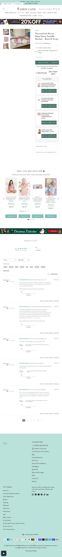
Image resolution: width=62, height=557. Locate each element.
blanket (22, 267)
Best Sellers (31, 13)
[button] (20, 30)
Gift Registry (35, 466)
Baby (40, 13)
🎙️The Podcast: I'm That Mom (40, 452)
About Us (5, 490)
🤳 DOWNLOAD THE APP (40, 446)
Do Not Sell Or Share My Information (14, 523)
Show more (6, 270)
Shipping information (46, 152)
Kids (44, 13)
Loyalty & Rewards (37, 457)
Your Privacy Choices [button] (9, 529)
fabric (16, 267)
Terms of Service (7, 526)
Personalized (26, 16)
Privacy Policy (7, 520)
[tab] (7, 4)
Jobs (4, 514)
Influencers (6, 508)
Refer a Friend (7, 517)
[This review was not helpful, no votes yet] (57, 301)
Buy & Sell (35, 469)
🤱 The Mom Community (39, 449)
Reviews (5, 499)
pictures (37, 267)
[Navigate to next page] (41, 420)
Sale (40, 16)
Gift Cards (35, 460)
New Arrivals (11, 13)
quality (5, 267)
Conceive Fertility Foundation (11, 494)
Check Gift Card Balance (39, 463)
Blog (33, 455)
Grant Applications (8, 496)
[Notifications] (54, 9)
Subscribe (49, 9)
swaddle (43, 267)
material (11, 267)
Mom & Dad (52, 13)
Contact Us (35, 478)
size (27, 267)
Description (41, 146)
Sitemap (34, 481)
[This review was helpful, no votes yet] (54, 301)
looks (31, 267)
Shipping (5, 502)
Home (35, 16)
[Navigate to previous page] (20, 420)
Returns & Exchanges (38, 472)
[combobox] (9, 260)
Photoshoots (6, 511)
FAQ (33, 475)
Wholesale (42, 9)
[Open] (3, 553)
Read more (38, 318)
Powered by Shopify (31, 551)
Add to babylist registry (53, 73)
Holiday (21, 13)
